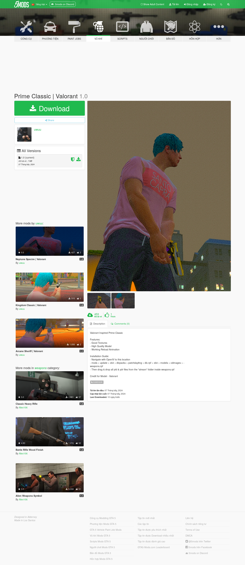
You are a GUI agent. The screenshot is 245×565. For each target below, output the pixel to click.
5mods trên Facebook (200, 547)
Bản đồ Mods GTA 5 (100, 553)
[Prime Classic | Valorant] (159, 196)
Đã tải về (98, 317)
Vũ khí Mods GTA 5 (100, 535)
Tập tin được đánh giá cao (151, 541)
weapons (41, 368)
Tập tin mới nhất (146, 518)
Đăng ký (210, 4)
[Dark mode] (221, 4)
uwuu (37, 129)
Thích (113, 317)
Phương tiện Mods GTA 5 (103, 524)
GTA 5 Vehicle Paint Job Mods (106, 529)
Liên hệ (189, 518)
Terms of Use (193, 529)
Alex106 (23, 407)
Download (53, 108)
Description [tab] (98, 323)
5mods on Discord (198, 553)
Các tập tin (143, 524)
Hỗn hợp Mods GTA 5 (101, 559)
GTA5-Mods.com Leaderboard (154, 547)
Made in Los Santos (24, 520)
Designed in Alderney (25, 517)
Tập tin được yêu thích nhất (152, 529)
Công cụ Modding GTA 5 (103, 518)
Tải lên (175, 4)
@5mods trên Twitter (199, 541)
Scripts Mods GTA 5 (100, 541)
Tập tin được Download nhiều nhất (156, 535)
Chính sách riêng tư (196, 524)
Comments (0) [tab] (121, 323)
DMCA (189, 535)
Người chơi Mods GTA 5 (102, 547)
